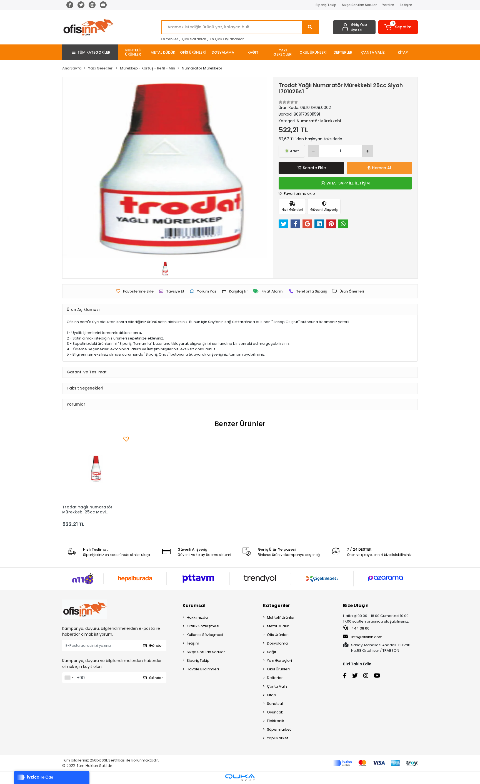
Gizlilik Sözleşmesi (203, 626)
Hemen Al (381, 168)
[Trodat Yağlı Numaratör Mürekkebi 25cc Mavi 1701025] (95, 468)
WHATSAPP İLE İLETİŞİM (348, 183)
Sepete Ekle (314, 168)
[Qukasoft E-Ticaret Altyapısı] (240, 777)
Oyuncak (275, 712)
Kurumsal (194, 605)
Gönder (156, 645)
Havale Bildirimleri (203, 669)
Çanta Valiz (277, 686)
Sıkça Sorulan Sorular (359, 5)
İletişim (406, 5)
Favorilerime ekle (299, 193)
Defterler (275, 677)
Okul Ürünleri (278, 669)
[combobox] (68, 678)
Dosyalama (277, 643)
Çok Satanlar (194, 39)
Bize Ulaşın (356, 605)
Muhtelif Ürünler (281, 617)
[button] (398, 27)
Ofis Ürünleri (278, 634)
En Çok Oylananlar (227, 39)
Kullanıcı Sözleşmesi (205, 634)
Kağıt (271, 652)
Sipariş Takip (326, 5)
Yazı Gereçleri (279, 660)
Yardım (388, 5)
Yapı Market (277, 738)
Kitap (271, 695)
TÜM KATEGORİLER (94, 52)
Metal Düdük (278, 626)
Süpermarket (279, 729)
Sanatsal (275, 703)
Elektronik (275, 720)
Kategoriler (276, 605)
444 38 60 (360, 628)
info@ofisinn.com (366, 637)
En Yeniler (169, 39)
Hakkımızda (197, 617)
